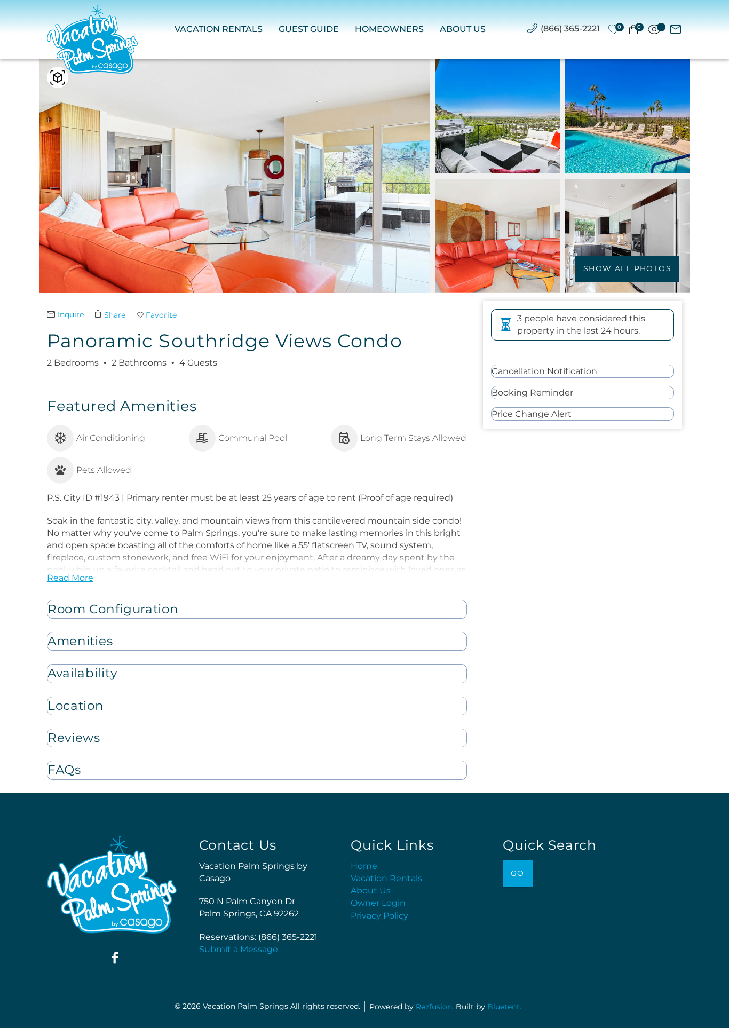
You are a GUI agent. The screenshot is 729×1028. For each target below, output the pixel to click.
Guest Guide (309, 29)
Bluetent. (504, 1006)
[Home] (92, 39)
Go (518, 873)
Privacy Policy (379, 916)
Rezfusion (434, 1006)
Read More (70, 578)
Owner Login (378, 903)
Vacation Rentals (219, 29)
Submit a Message (238, 949)
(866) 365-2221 (570, 28)
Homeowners (389, 29)
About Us (463, 29)
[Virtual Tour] (57, 77)
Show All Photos (627, 268)
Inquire (71, 314)
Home (364, 866)
